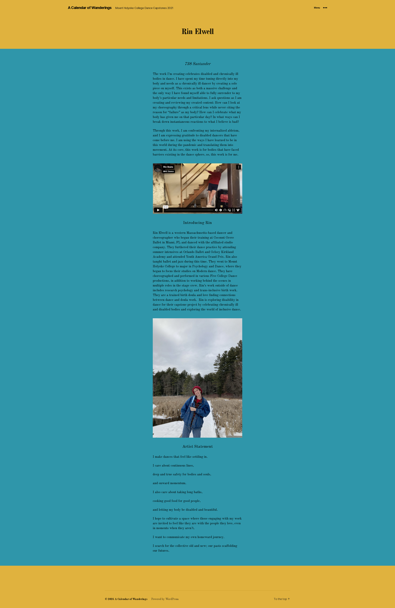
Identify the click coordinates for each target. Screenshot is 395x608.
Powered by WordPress (165, 599)
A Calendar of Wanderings (90, 8)
